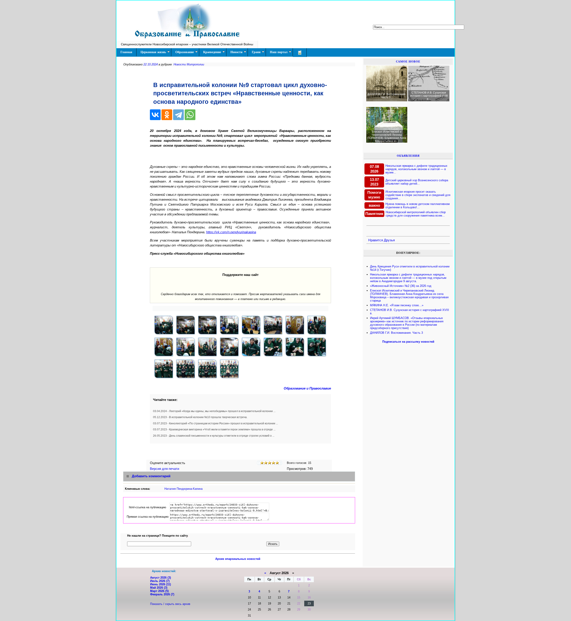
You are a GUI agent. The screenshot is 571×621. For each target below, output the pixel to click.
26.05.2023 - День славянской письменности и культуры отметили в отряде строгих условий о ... (213, 435)
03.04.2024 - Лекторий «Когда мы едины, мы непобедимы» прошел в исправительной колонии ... (214, 411)
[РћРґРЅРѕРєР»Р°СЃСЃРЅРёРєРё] (166, 114)
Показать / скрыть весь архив (170, 604)
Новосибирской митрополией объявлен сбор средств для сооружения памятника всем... (416, 213)
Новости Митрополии (189, 64)
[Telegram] (178, 114)
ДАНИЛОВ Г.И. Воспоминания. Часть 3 (396, 332)
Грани (256, 52)
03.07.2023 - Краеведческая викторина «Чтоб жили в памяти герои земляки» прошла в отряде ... (214, 429)
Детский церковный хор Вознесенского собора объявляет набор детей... (416, 182)
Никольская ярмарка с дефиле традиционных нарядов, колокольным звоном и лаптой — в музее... (416, 169)
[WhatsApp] (190, 114)
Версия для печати (165, 469)
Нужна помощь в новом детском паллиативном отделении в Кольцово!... (417, 205)
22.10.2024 (150, 64)
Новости (236, 52)
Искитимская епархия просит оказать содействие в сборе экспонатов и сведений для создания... (417, 195)
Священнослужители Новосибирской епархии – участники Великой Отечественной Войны (187, 44)
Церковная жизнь (153, 52)
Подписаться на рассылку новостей (408, 341)
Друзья (389, 240)
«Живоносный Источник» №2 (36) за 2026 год (400, 286)
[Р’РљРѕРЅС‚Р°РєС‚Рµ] (155, 114)
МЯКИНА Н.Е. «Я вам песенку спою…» (396, 305)
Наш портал (279, 52)
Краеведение (212, 52)
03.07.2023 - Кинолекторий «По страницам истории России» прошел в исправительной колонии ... (215, 423)
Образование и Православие (307, 388)
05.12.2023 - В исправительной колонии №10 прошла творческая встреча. (200, 417)
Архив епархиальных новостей (237, 559)
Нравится (375, 240)
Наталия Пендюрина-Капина (183, 488)
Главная (126, 52)
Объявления (408, 155)
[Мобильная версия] (300, 52)
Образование (184, 52)
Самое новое (408, 61)
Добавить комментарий (151, 476)
